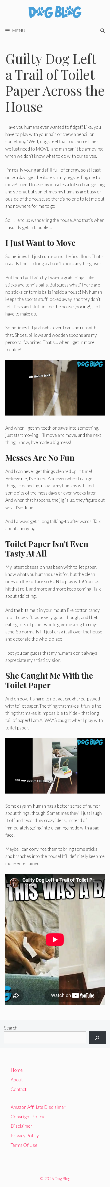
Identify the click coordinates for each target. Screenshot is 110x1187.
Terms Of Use (24, 1145)
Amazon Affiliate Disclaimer (38, 1107)
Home (17, 1070)
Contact (18, 1089)
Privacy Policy (25, 1135)
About (17, 1079)
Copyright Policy (27, 1116)
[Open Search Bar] (102, 30)
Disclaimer (21, 1126)
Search (10, 1028)
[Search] (97, 1037)
